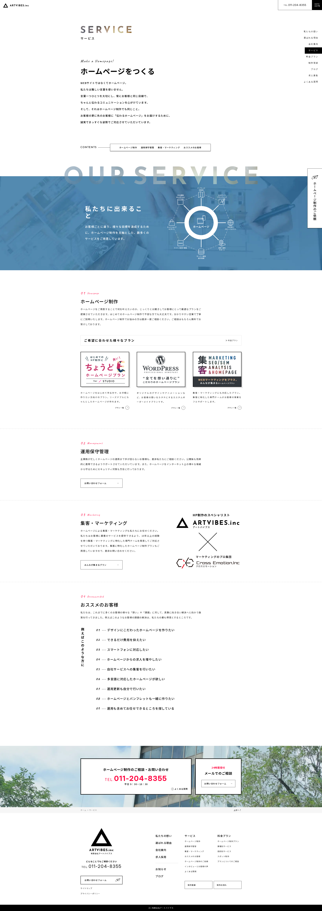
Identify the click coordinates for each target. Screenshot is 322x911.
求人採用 (160, 857)
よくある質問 (311, 82)
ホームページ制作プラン (228, 841)
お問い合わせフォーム (95, 483)
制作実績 (313, 63)
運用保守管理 (147, 147)
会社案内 (313, 44)
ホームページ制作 (128, 147)
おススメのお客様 (192, 147)
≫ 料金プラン (232, 340)
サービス (313, 51)
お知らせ (160, 869)
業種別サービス (224, 846)
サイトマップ (86, 888)
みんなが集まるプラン (95, 564)
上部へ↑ (238, 810)
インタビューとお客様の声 (196, 866)
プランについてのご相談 (228, 861)
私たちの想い (311, 32)
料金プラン (312, 57)
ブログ (314, 69)
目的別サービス (224, 851)
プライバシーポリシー (90, 893)
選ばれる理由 (311, 38)
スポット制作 (223, 856)
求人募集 (313, 76)
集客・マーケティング (169, 147)
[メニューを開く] (317, 5)
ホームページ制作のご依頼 (315, 201)
